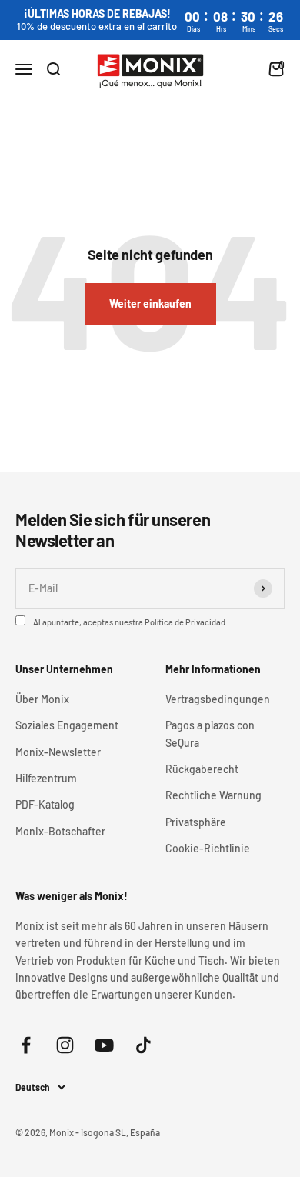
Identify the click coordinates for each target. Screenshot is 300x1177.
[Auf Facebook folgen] (25, 1045)
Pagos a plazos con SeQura (210, 734)
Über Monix (42, 698)
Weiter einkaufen (150, 303)
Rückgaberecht (201, 768)
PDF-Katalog (45, 804)
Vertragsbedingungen (217, 698)
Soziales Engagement (66, 725)
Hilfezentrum (46, 778)
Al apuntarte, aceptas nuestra (129, 622)
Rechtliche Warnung (213, 795)
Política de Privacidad (185, 622)
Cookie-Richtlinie (207, 848)
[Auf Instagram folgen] (65, 1045)
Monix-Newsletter (58, 752)
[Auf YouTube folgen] (104, 1045)
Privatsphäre (195, 822)
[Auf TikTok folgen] (143, 1045)
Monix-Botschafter (60, 831)
